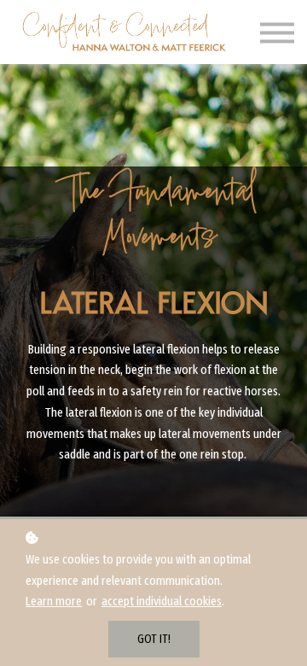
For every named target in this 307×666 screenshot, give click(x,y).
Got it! (154, 639)
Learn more (54, 601)
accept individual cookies (161, 601)
